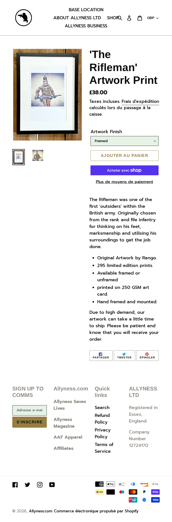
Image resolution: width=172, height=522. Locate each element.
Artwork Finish (106, 131)
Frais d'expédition (140, 101)
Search (102, 407)
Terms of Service (104, 448)
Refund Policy (102, 418)
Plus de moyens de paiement (124, 182)
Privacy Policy (103, 433)
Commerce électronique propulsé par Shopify (96, 511)
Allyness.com (40, 511)
